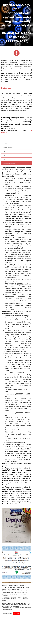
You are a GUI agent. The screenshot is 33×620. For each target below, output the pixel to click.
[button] (16, 143)
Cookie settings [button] (7, 613)
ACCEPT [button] (16, 613)
